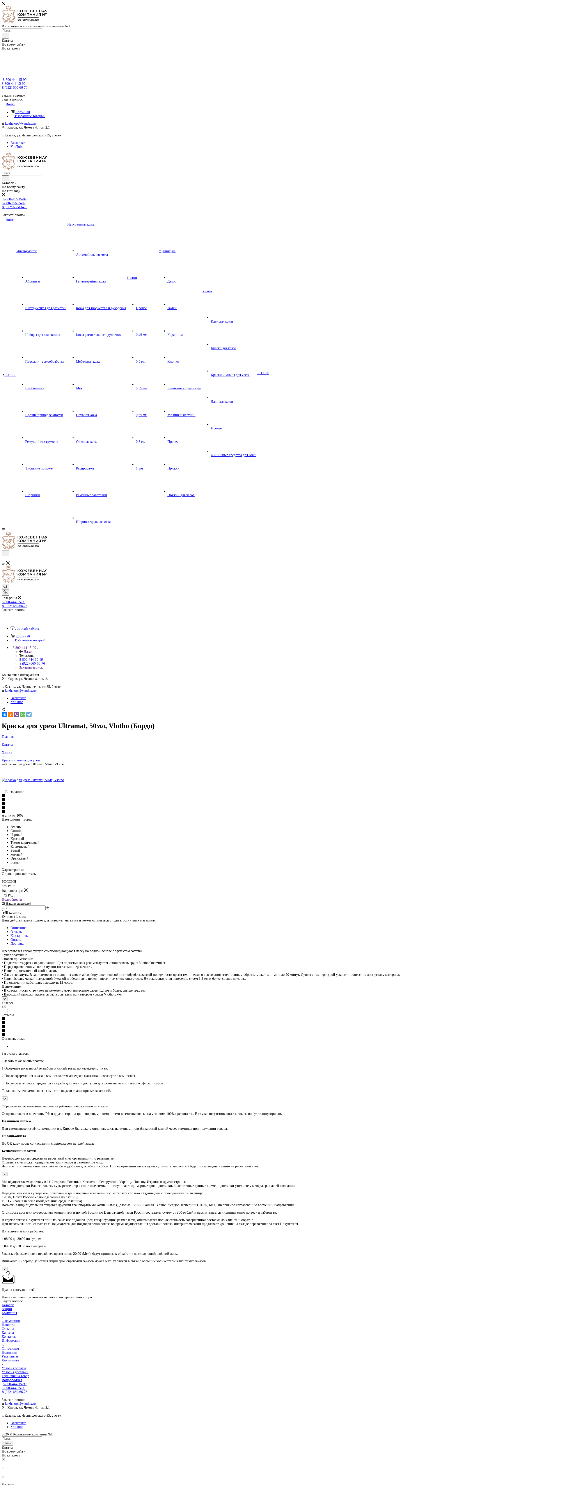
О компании (11, 1321)
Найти (7, 1443)
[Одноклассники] (10, 714)
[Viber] (16, 714)
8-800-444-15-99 (15, 79)
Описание (18, 928)
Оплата (16, 939)
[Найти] (5, 36)
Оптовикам (10, 1348)
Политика (9, 1352)
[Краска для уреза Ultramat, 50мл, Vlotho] (33, 780)
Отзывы (17, 932)
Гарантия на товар (15, 1376)
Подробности (12, 899)
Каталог (8, 1305)
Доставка (17, 943)
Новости (8, 1325)
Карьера (8, 1332)
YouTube (17, 146)
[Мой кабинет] (4, 559)
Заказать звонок (31, 667)
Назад (28, 651)
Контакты (9, 1336)
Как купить (19, 935)
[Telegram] (29, 714)
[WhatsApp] (22, 714)
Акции (7, 1309)
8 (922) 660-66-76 (14, 87)
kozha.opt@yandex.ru (20, 123)
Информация (11, 1340)
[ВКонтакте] (4, 714)
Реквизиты (10, 1356)
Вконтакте (18, 143)
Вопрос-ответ (12, 1380)
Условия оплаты (14, 1368)
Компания (9, 1313)
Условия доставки (15, 1372)
